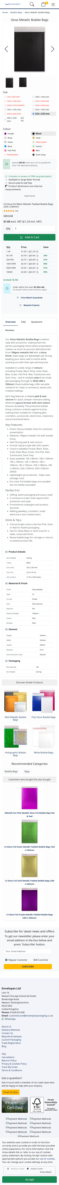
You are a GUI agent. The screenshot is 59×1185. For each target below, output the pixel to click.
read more (29, 195)
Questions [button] (36, 321)
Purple (11, 133)
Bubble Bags (16, 12)
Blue (10, 146)
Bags (27, 771)
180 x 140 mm (42, 105)
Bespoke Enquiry (32, 305)
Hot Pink (12, 150)
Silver (10, 142)
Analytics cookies (37, 1169)
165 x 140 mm (42, 101)
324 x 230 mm (42, 113)
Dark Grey (41, 154)
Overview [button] (10, 321)
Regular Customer (18, 959)
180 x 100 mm (42, 96)
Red (38, 150)
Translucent (12, 154)
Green (39, 146)
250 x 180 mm (42, 109)
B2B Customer (40, 959)
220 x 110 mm (15, 105)
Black (38, 133)
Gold (38, 137)
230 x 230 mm (14, 113)
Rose (10, 137)
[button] (53, 4)
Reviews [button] (9, 330)
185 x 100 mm (14, 101)
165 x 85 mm (13, 96)
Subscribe (28, 966)
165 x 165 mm (14, 109)
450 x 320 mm (15, 119)
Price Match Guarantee (31, 297)
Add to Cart (32, 237)
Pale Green (41, 142)
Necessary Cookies (17, 1169)
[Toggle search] (32, 4)
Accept (29, 1179)
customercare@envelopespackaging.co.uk (31, 1015)
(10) (16, 211)
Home (5, 12)
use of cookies (47, 1158)
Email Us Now (10, 1092)
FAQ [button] (23, 321)
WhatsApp (10, 1018)
